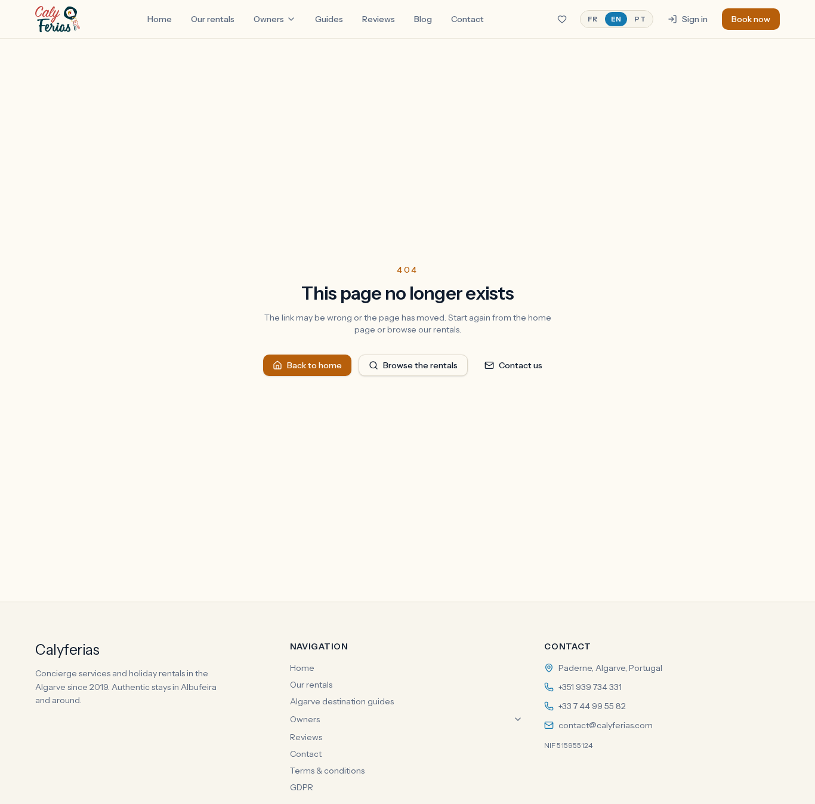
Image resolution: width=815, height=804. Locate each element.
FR (593, 18)
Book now (750, 19)
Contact (467, 19)
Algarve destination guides (342, 701)
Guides (329, 19)
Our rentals (212, 19)
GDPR (301, 787)
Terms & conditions (327, 770)
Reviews (378, 19)
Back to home (314, 365)
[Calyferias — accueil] (57, 19)
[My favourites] (562, 19)
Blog (423, 19)
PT (640, 18)
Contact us (520, 365)
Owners (269, 19)
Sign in (695, 19)
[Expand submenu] (518, 719)
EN (616, 18)
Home (159, 19)
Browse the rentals (420, 365)
